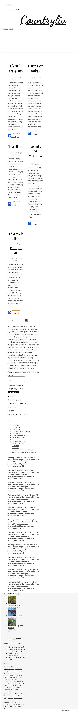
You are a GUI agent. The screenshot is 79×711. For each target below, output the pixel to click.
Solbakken (15, 446)
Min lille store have (18, 442)
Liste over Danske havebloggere (23, 450)
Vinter (6, 706)
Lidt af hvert (8, 689)
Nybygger (12, 5)
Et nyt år (21, 647)
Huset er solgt (35, 68)
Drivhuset (20, 675)
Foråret (6, 679)
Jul (13, 685)
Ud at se (21, 704)
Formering (13, 677)
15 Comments (36, 78)
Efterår (6, 677)
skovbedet (21, 696)
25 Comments (17, 154)
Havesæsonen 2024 (15, 655)
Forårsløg (13, 679)
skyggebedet (8, 698)
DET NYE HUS (16, 9)
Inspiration (8, 685)
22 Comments (17, 259)
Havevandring (9, 683)
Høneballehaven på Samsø (21, 431)
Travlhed (16, 146)
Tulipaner (14, 704)
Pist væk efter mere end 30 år (16, 243)
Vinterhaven (13, 706)
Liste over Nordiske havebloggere (24, 452)
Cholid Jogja (12, 653)
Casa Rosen (16, 427)
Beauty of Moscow (35, 151)
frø (17, 681)
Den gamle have (10, 671)
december (18, 669)
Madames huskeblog (19, 437)
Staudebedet (8, 702)
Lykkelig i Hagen (17, 444)
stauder (16, 702)
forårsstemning (9, 681)
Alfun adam (12, 647)
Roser (6, 696)
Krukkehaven (8, 687)
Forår (20, 677)
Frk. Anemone (16, 425)
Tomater (7, 704)
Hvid (16, 683)
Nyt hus (14, 691)
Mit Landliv (15, 439)
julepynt (18, 685)
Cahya (10, 657)
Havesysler (16, 429)
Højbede (21, 683)
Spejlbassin (14, 700)
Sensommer (13, 696)
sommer (7, 700)
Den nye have (14, 673)
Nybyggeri (7, 691)
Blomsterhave (9, 669)
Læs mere (16, 133)
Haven (20, 681)
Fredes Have (16, 433)
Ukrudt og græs (16, 68)
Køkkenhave (18, 687)
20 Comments (36, 163)
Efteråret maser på (15, 651)
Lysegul (16, 689)
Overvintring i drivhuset (13, 694)
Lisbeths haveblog (18, 435)
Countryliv (43, 19)
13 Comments (16, 78)
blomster (14, 667)
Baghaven (7, 667)
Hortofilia (15, 448)
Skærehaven (18, 698)
